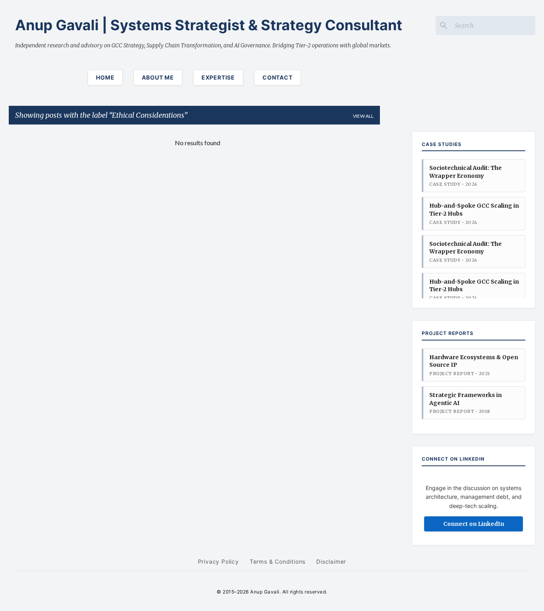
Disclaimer (331, 561)
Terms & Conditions (277, 561)
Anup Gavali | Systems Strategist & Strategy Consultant (208, 25)
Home (105, 77)
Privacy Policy (218, 561)
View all (363, 116)
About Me (158, 77)
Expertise (218, 77)
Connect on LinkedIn (473, 523)
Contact (277, 77)
